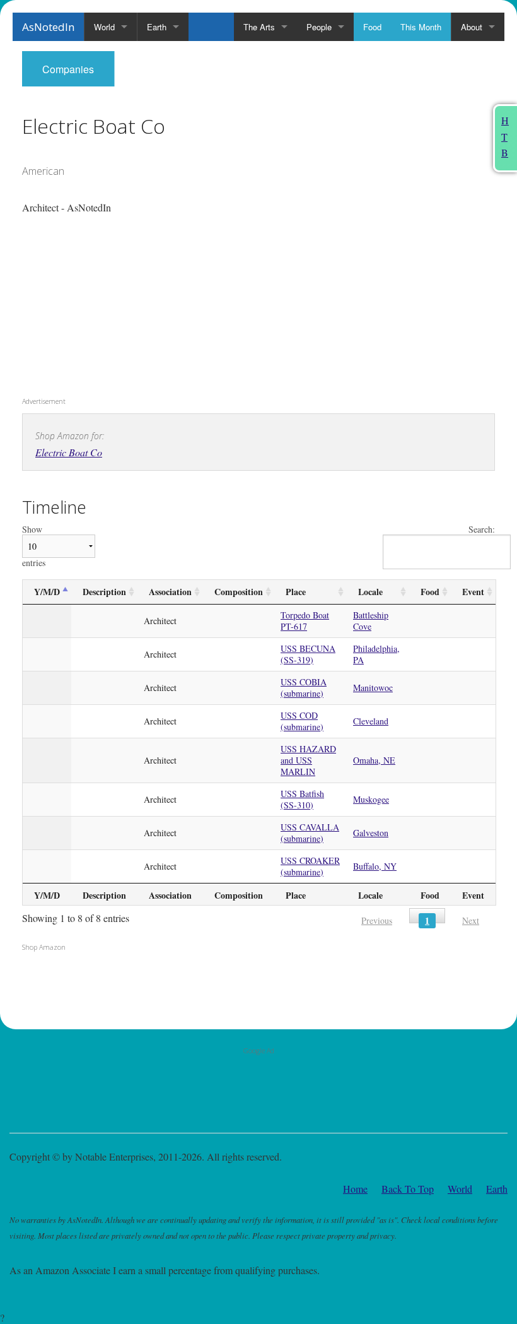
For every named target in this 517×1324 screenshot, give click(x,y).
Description (104, 591)
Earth (156, 27)
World (104, 27)
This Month (420, 27)
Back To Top (407, 1188)
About (471, 27)
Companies (68, 69)
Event (473, 591)
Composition (238, 591)
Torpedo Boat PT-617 (305, 620)
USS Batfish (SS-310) (302, 799)
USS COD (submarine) (302, 721)
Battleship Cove (370, 620)
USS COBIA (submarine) (304, 687)
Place (296, 591)
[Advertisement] (101, 310)
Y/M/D (47, 591)
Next (470, 920)
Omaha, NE (374, 760)
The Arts (259, 27)
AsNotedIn (48, 27)
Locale (370, 591)
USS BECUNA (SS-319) (308, 654)
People (319, 27)
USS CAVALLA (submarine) (310, 832)
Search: (481, 529)
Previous (376, 920)
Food (372, 27)
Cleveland (370, 721)
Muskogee (371, 799)
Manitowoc (373, 688)
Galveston (370, 833)
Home (355, 1188)
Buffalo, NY (375, 866)
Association (170, 591)
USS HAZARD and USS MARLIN (308, 760)
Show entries (33, 546)
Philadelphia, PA (376, 654)
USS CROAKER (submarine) (310, 866)
